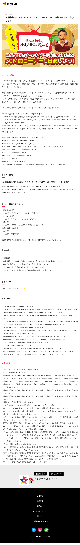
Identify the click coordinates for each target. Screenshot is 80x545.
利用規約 (40, 506)
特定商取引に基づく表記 (40, 521)
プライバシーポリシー (40, 511)
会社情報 (40, 496)
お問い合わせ (40, 516)
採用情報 (40, 501)
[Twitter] (34, 530)
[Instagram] (40, 530)
